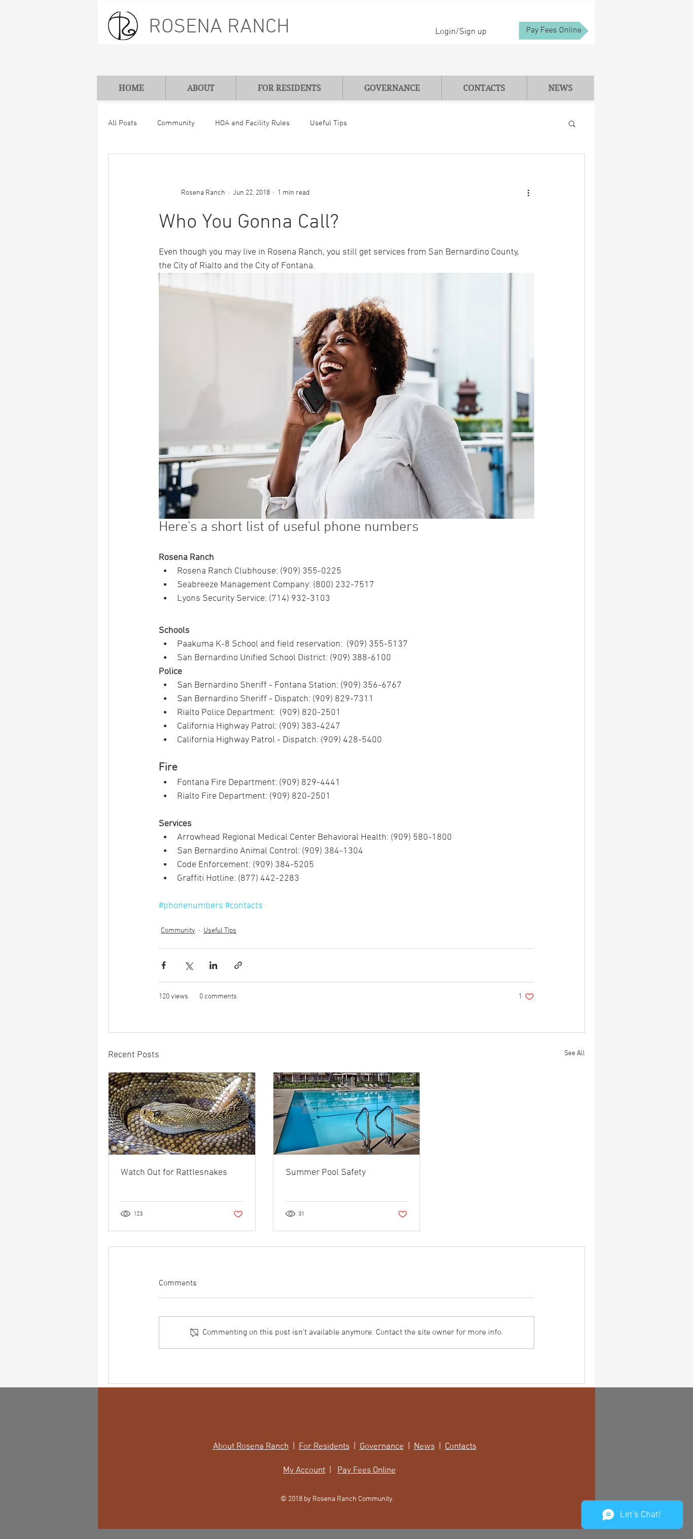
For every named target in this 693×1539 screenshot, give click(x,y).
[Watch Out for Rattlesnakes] (182, 1113)
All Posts (122, 123)
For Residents (324, 1447)
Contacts (460, 1447)
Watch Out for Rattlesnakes (174, 1172)
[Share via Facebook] (163, 965)
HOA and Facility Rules (252, 123)
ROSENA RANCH (219, 27)
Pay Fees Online (366, 1470)
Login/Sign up (461, 32)
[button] (572, 123)
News (424, 1447)
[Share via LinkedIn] (213, 965)
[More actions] (528, 193)
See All (574, 1053)
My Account (304, 1470)
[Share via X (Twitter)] (188, 965)
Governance (382, 1447)
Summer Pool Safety (326, 1172)
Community (176, 123)
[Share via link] (238, 965)
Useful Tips (328, 123)
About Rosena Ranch (251, 1447)
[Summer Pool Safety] (346, 1113)
